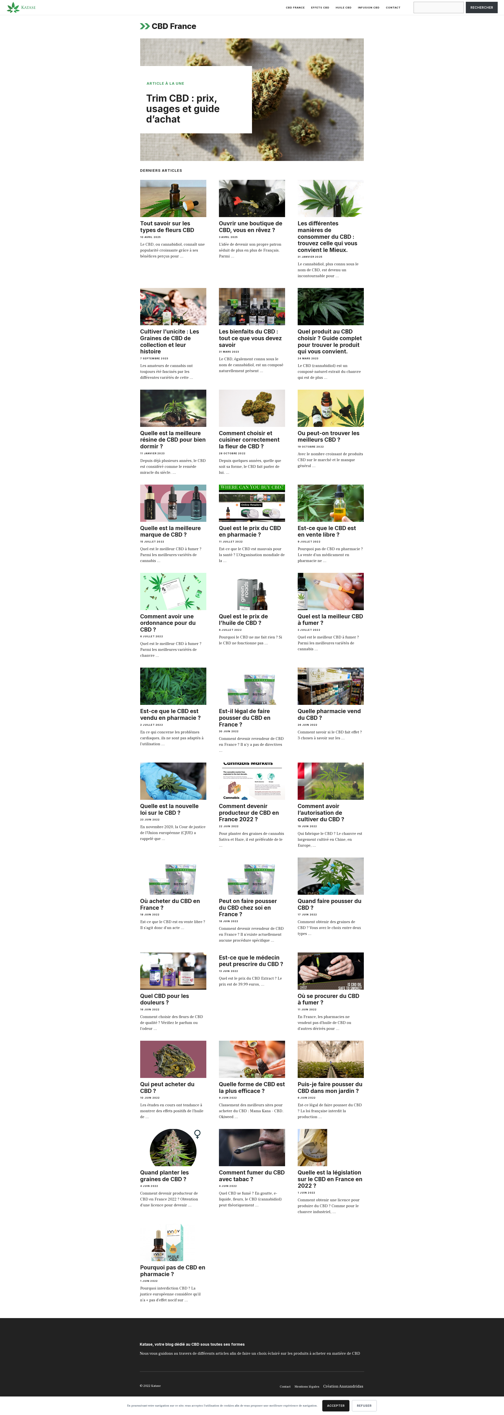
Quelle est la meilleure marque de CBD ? (170, 531)
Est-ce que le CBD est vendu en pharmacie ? (170, 714)
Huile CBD (344, 7)
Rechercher (482, 7)
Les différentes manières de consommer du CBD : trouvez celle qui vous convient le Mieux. (327, 236)
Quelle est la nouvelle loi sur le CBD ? (169, 809)
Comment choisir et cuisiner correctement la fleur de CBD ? (249, 440)
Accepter (336, 1406)
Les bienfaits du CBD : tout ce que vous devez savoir (250, 338)
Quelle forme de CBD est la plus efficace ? (252, 1087)
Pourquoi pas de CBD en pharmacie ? (172, 1270)
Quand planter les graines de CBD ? (164, 1176)
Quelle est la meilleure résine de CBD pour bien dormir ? (173, 440)
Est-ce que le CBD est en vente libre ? (327, 531)
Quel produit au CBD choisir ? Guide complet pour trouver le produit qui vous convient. (330, 341)
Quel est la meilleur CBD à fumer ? (330, 619)
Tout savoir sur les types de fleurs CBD (167, 226)
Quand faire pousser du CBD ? (329, 904)
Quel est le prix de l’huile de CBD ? (243, 619)
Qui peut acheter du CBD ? (167, 1087)
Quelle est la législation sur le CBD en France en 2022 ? (330, 1179)
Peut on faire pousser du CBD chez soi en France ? (248, 908)
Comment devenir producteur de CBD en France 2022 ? (249, 813)
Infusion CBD (369, 7)
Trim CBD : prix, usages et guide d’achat (183, 108)
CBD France (295, 7)
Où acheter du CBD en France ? (170, 904)
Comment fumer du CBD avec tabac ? (252, 1176)
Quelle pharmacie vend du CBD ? (329, 714)
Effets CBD (320, 7)
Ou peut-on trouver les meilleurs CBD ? (328, 436)
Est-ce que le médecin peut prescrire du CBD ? (251, 961)
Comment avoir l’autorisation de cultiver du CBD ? (321, 813)
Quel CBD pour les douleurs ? (164, 999)
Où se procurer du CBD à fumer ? (328, 999)
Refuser (364, 1406)
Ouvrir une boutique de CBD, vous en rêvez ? (250, 226)
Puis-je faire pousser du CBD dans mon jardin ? (330, 1087)
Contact (393, 7)
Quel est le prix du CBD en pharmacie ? (250, 531)
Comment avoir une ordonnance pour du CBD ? (168, 623)
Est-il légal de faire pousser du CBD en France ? (245, 718)
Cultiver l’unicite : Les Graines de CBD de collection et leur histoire (169, 341)
